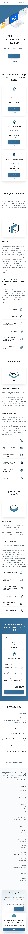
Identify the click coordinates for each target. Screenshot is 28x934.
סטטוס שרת (23, 882)
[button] (14, 713)
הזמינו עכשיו (14, 692)
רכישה (14, 108)
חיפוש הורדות (23, 875)
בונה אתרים (23, 806)
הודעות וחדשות (23, 880)
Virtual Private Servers (21, 802)
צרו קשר (24, 885)
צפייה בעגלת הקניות (22, 839)
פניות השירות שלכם (22, 865)
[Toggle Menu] (26, 2)
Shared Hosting (22, 790)
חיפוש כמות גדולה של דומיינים (19, 819)
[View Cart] (7, 2)
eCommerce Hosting (21, 795)
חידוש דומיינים (23, 821)
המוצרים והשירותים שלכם (20, 858)
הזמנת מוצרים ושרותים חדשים (19, 867)
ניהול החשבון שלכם (22, 845)
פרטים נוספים (14, 61)
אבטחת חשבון (23, 852)
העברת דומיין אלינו (22, 817)
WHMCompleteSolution (16, 762)
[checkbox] (22, 668)
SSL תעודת (23, 804)
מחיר (14, 56)
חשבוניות (24, 830)
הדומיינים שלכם (22, 860)
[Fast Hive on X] (17, 779)
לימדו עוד (14, 112)
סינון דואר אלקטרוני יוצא (14, 658)
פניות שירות (23, 873)
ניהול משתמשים (22, 850)
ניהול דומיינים (23, 824)
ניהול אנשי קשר (23, 847)
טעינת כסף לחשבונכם (21, 837)
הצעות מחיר (23, 832)
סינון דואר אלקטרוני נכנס (14, 647)
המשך (14, 929)
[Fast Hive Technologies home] (24, 774)
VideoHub (24, 808)
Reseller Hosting (22, 797)
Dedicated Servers (22, 799)
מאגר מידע (24, 878)
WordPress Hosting (21, 792)
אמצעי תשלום (23, 834)
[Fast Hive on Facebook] (21, 779)
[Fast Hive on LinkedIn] (24, 779)
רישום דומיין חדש (22, 814)
